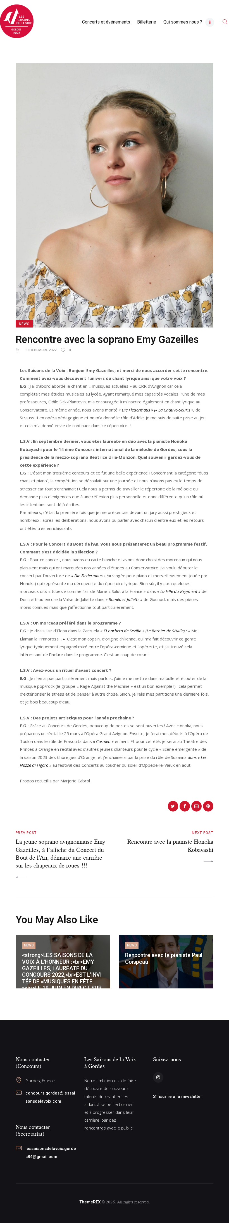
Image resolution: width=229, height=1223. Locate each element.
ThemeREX (90, 1202)
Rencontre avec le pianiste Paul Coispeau (163, 958)
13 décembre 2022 (40, 350)
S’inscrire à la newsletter (177, 1096)
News (24, 324)
